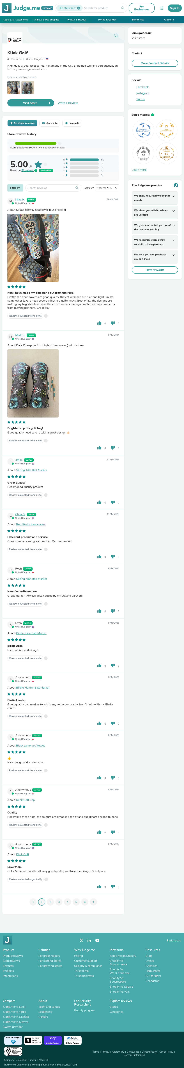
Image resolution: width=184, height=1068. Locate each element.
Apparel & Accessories (15, 19)
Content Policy (149, 1051)
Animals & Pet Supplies (46, 19)
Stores (114, 1007)
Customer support (85, 961)
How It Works (155, 270)
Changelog (152, 981)
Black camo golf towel (30, 746)
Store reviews (11, 961)
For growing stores (50, 966)
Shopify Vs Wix (120, 992)
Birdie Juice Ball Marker (31, 633)
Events (150, 961)
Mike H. (20, 200)
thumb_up (99, 323)
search (123, 8)
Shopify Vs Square (121, 986)
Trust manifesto (84, 976)
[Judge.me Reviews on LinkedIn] (89, 940)
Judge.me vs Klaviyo (15, 1022)
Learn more (139, 170)
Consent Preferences (134, 1055)
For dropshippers (49, 956)
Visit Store (30, 103)
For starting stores (49, 961)
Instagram (142, 93)
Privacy (105, 1051)
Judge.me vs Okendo (16, 1017)
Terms (96, 1051)
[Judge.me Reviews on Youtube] (97, 940)
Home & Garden (107, 19)
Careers (43, 1017)
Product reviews (13, 956)
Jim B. (19, 460)
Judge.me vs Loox (14, 1007)
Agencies (151, 966)
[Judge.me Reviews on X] (81, 940)
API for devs (153, 976)
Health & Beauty (76, 19)
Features (8, 966)
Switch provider (12, 1027)
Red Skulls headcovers (31, 524)
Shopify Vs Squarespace (118, 979)
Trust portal (81, 971)
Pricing (78, 956)
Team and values (49, 1007)
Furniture (169, 19)
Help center (153, 971)
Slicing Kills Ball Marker (31, 470)
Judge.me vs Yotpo (14, 1012)
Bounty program (84, 1010)
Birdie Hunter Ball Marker (33, 688)
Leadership (45, 1012)
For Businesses (141, 8)
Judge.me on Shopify (123, 956)
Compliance (133, 1051)
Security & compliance (88, 966)
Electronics (138, 19)
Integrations (10, 976)
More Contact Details (155, 63)
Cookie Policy (166, 1051)
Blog (149, 956)
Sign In (175, 8)
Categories (116, 1012)
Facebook (142, 87)
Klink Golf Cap (25, 800)
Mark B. (20, 335)
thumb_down (113, 323)
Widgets (8, 971)
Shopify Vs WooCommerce (120, 971)
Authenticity (118, 1051)
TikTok (140, 99)
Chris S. (20, 514)
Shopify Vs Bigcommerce (118, 962)
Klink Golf (17, 53)
